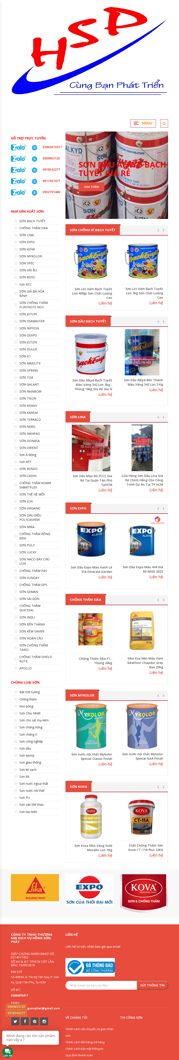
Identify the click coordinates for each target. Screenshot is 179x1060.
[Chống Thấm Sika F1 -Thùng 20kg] (91, 630)
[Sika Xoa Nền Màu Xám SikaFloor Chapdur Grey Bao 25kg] (142, 630)
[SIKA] (35, 887)
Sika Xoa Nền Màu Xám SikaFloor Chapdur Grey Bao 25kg (145, 662)
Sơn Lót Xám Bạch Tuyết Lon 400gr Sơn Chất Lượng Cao (92, 293)
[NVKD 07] (34, 181)
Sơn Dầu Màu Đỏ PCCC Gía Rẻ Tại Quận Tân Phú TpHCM (92, 480)
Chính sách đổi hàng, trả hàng (85, 1042)
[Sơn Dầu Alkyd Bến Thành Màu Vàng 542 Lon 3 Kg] (142, 352)
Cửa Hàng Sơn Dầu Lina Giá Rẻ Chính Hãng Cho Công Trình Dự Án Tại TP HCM (142, 480)
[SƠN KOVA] (144, 893)
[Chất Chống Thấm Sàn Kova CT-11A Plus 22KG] (142, 817)
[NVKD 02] (34, 170)
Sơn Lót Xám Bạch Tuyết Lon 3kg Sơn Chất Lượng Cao (144, 293)
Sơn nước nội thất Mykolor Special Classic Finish (91, 756)
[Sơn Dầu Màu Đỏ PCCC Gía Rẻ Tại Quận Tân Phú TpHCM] (91, 448)
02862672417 (19, 995)
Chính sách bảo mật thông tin (84, 1049)
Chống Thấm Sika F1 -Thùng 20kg (95, 660)
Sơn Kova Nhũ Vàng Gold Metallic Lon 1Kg (93, 847)
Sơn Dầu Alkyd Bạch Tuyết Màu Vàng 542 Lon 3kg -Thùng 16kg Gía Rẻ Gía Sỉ (92, 384)
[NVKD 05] (34, 147)
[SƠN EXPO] (89, 890)
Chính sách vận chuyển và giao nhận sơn (89, 1032)
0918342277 (16, 1013)
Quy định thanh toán (79, 1055)
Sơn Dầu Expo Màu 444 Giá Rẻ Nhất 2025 (143, 569)
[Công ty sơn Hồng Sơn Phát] (89, 58)
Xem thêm (91, 187)
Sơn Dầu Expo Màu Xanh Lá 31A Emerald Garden (91, 569)
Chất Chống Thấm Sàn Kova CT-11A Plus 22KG (145, 847)
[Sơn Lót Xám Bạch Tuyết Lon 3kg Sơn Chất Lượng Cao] (142, 261)
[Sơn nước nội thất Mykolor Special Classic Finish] (91, 726)
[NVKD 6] (34, 159)
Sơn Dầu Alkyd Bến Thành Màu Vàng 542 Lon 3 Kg (143, 382)
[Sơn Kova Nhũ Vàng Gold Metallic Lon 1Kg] (91, 817)
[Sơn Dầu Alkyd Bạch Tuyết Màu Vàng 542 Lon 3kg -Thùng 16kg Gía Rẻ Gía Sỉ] (91, 352)
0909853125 (16, 1007)
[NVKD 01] (34, 192)
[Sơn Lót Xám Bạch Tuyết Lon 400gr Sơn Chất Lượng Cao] (91, 261)
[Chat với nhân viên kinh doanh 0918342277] (18, 147)
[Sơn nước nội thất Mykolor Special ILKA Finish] (142, 726)
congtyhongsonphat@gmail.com (35, 1008)
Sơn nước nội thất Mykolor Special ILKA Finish (142, 756)
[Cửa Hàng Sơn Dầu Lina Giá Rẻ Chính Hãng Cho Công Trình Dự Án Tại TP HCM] (142, 448)
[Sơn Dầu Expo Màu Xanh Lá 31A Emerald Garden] (91, 539)
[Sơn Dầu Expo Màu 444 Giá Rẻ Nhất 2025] (142, 539)
